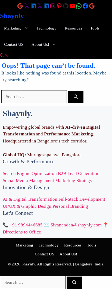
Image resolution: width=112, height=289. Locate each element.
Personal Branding (70, 206)
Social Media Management (28, 180)
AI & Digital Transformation (30, 199)
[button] (4, 56)
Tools (94, 28)
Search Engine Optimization (30, 173)
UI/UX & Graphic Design (27, 206)
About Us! (40, 44)
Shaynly (12, 16)
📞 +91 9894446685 (23, 225)
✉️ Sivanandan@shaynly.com (73, 225)
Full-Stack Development (81, 199)
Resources (73, 28)
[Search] (75, 97)
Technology (46, 28)
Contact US (13, 44)
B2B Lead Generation (78, 173)
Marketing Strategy (73, 180)
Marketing (12, 28)
